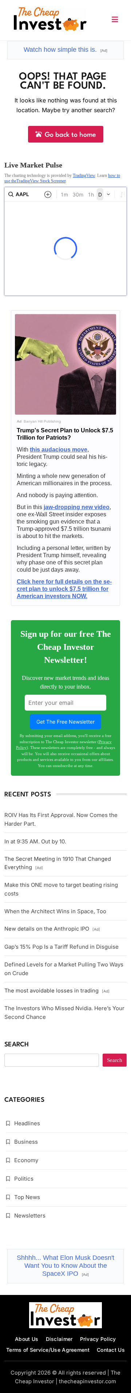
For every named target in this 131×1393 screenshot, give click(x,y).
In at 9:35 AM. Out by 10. (35, 841)
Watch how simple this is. (65, 49)
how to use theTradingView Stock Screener (62, 178)
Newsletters (29, 1215)
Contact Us (111, 1350)
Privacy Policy (98, 1339)
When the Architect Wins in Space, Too (55, 911)
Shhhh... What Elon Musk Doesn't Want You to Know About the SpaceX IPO (65, 1265)
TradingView (84, 175)
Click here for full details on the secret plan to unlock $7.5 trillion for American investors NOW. (64, 589)
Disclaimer (59, 1339)
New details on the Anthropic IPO (52, 929)
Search (16, 1045)
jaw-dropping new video (77, 507)
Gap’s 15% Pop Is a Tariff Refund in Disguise (61, 946)
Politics (23, 1178)
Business (26, 1141)
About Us (26, 1339)
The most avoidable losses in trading (57, 990)
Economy (26, 1160)
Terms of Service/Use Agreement (48, 1350)
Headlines (27, 1123)
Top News (27, 1197)
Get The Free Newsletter (65, 722)
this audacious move (58, 449)
